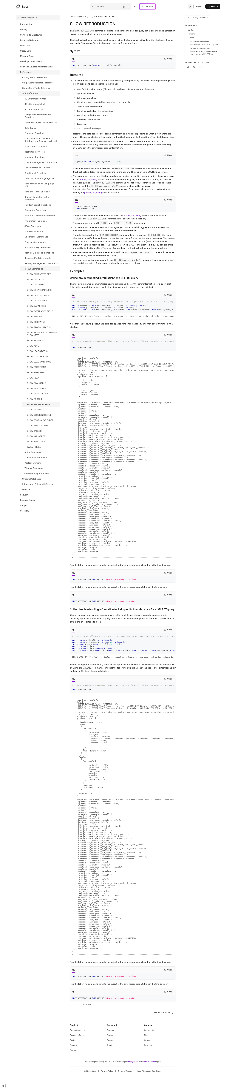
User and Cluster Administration (36, 67)
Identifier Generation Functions (39, 215)
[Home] (22, 6)
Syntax (191, 30)
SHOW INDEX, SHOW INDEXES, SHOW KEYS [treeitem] (42, 333)
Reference (25, 72)
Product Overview (77, 1030)
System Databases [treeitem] (31, 479)
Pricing (73, 1040)
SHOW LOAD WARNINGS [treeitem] (39, 361)
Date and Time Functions (37, 191)
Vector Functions (32, 463)
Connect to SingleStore (32, 35)
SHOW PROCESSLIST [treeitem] (37, 393)
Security (24, 494)
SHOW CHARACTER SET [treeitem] (39, 274)
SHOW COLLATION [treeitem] (36, 279)
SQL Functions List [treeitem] (34, 109)
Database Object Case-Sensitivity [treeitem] (41, 122)
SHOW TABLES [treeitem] (34, 431)
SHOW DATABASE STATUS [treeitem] (40, 311)
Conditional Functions (35, 173)
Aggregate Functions (34, 157)
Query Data (25, 51)
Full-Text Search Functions (37, 205)
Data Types (30, 128)
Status (73, 1050)
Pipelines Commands (35, 242)
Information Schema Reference (37, 484)
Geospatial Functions (35, 210)
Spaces (110, 1035)
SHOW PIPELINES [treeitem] (35, 372)
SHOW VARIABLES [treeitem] (36, 436)
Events (110, 1040)
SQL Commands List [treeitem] (34, 104)
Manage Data (27, 56)
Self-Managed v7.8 (78, 17)
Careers (147, 1040)
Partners (148, 1045)
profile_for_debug (88, 179)
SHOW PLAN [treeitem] (33, 377)
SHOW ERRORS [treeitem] (34, 316)
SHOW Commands (33, 268)
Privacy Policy (132, 1062)
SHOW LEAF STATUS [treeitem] (37, 351)
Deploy (23, 29)
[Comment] (200, 67)
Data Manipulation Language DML (39, 185)
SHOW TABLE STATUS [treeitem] (38, 425)
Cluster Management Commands (40, 162)
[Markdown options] (188, 17)
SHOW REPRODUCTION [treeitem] (38, 404)
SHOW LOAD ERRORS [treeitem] (37, 356)
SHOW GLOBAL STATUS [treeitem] (39, 327)
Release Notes (27, 500)
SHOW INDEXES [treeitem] (35, 340)
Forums (110, 1030)
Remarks (192, 34)
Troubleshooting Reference (35, 473)
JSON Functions (32, 226)
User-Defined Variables (35, 146)
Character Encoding (34, 133)
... (90, 17)
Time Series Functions (35, 457)
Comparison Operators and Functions (37, 115)
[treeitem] (38, 24)
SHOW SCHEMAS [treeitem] (35, 409)
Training (110, 1045)
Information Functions (35, 221)
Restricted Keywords (34, 152)
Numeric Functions (33, 231)
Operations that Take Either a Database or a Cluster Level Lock (40, 139)
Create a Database (29, 40)
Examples (192, 38)
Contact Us (149, 1030)
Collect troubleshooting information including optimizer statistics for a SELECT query (204, 51)
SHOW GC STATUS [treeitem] (36, 322)
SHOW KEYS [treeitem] (33, 346)
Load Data (25, 45)
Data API (26, 489)
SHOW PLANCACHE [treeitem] (36, 383)
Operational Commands (36, 237)
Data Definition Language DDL (39, 178)
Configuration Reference (34, 77)
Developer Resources (31, 61)
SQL (73, 59)
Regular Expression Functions (39, 252)
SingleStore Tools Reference (36, 88)
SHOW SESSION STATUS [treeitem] (39, 415)
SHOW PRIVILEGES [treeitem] (36, 388)
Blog (146, 1035)
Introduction (26, 24)
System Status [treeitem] (34, 447)
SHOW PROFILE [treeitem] (34, 399)
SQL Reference (30, 93)
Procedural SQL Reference (37, 247)
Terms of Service (149, 1062)
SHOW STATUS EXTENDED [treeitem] (40, 420)
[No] (194, 67)
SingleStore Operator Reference (38, 82)
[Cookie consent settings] (3, 1086)
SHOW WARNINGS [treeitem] (36, 441)
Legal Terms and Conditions (149, 1071)
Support (24, 505)
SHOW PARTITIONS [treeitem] (36, 367)
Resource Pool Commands (37, 258)
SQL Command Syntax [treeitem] (35, 98)
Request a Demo (77, 1035)
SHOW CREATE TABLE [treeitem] (38, 295)
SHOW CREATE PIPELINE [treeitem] (39, 290)
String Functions (32, 452)
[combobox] (190, 6)
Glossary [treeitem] (24, 510)
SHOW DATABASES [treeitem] (36, 306)
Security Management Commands (41, 263)
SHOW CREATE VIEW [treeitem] (37, 300)
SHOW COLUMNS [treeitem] (35, 284)
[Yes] (188, 67)
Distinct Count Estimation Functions (37, 198)
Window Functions (33, 468)
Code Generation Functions (38, 168)
